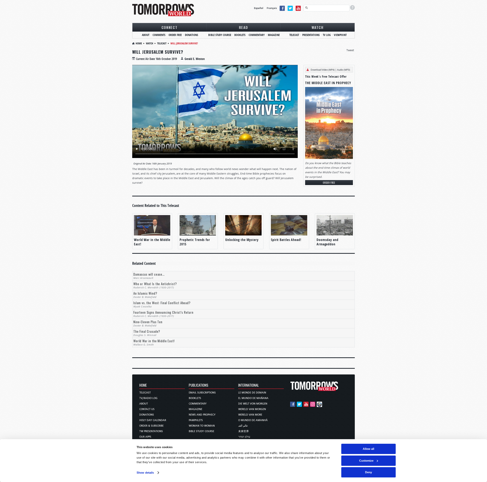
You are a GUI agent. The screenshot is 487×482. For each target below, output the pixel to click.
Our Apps (145, 436)
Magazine (274, 35)
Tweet (350, 50)
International (248, 385)
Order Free (175, 35)
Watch (318, 27)
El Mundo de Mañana (253, 398)
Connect (169, 27)
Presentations (311, 35)
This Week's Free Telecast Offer (326, 76)
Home (139, 43)
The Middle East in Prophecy (328, 83)
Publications (198, 385)
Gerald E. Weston (195, 59)
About (145, 35)
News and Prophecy (202, 414)
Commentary (257, 35)
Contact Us (146, 409)
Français (272, 8)
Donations (191, 35)
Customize (366, 460)
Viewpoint (340, 35)
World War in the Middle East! (152, 242)
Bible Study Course (219, 35)
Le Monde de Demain (252, 392)
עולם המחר (244, 436)
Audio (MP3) (343, 69)
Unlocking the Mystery (242, 239)
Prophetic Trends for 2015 (195, 242)
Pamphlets (196, 420)
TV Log (327, 35)
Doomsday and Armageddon (327, 242)
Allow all (368, 448)
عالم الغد (243, 425)
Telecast (294, 35)
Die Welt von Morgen (252, 403)
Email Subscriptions (202, 392)
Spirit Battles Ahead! (286, 239)
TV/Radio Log (148, 398)
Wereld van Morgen (252, 409)
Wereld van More (250, 414)
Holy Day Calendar (152, 420)
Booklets (239, 35)
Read (243, 27)
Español (258, 8)
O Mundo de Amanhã (253, 420)
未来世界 (243, 431)
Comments (159, 35)
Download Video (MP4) (323, 69)
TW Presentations (151, 431)
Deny (368, 472)
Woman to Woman (202, 425)
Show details (145, 472)
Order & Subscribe (151, 425)
